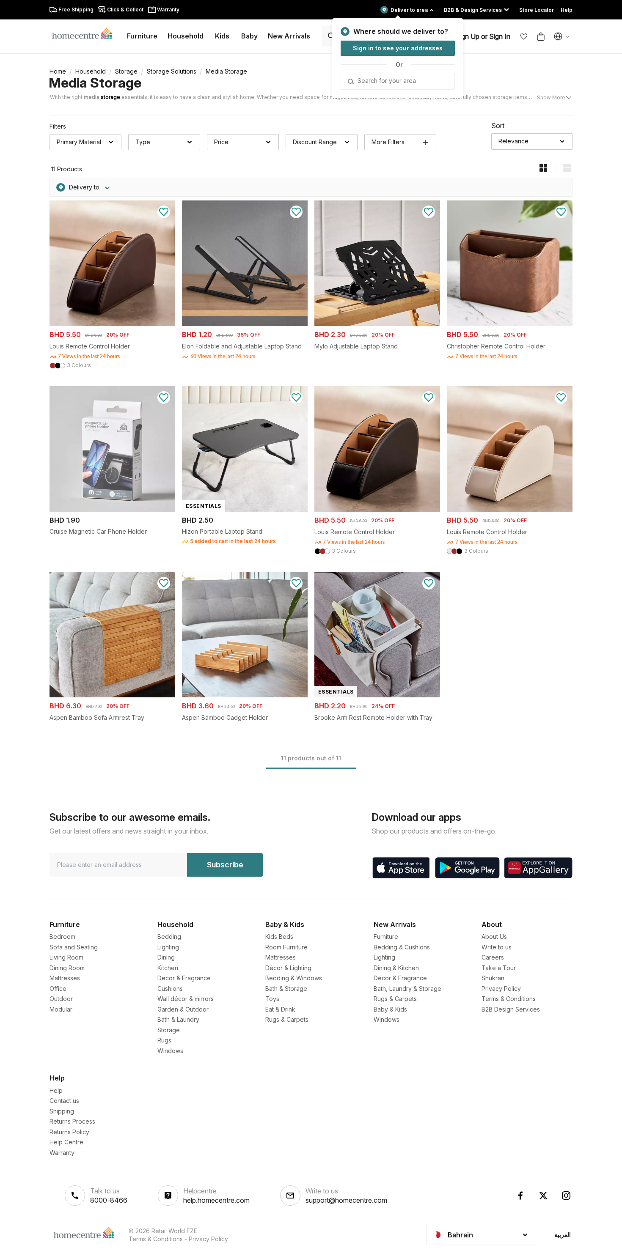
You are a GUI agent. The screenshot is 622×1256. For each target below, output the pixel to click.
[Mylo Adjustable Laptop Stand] (377, 323)
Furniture (386, 936)
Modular (61, 1009)
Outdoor (61, 998)
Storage (126, 71)
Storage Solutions (171, 71)
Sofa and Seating (74, 947)
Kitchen (167, 967)
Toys (272, 998)
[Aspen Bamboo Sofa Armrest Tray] (112, 695)
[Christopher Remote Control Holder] (509, 323)
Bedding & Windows (293, 978)
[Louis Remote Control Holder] (112, 323)
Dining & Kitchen (396, 967)
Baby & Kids (390, 1009)
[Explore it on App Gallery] (538, 867)
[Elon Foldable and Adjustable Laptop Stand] (245, 323)
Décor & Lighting (288, 967)
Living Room (66, 957)
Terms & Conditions (509, 998)
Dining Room (67, 967)
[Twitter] (543, 1195)
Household (90, 71)
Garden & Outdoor (183, 1009)
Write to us (497, 947)
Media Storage (95, 82)
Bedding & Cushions (402, 947)
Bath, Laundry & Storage (407, 988)
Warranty (62, 1152)
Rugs (164, 1040)
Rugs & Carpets (286, 1019)
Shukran (493, 978)
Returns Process (72, 1121)
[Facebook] (520, 1195)
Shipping (62, 1111)
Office (58, 988)
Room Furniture (286, 947)
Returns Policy (69, 1131)
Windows (170, 1050)
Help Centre (66, 1142)
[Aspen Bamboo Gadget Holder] (245, 695)
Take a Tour (499, 967)
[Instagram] (566, 1195)
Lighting (168, 947)
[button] (524, 36)
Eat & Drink (280, 1009)
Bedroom (62, 936)
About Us (494, 936)
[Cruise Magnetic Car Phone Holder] (112, 509)
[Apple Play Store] (401, 867)
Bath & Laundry (178, 1019)
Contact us (64, 1100)
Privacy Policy (501, 988)
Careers (493, 957)
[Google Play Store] (467, 867)
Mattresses (65, 978)
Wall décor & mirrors (185, 998)
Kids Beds (279, 936)
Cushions (170, 988)
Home (58, 71)
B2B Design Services (511, 1009)
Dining (166, 957)
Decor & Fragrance (184, 978)
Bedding (169, 936)
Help (56, 1090)
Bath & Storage (286, 988)
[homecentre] (86, 33)
